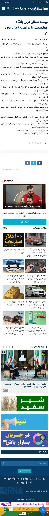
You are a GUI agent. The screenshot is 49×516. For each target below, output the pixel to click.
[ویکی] (22, 483)
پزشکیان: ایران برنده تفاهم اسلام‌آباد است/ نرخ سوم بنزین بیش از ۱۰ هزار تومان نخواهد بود (25, 385)
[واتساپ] (18, 483)
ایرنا (27, 9)
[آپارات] (31, 479)
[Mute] (9, 206)
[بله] (27, 479)
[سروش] (14, 479)
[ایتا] (18, 479)
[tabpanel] (24, 371)
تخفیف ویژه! (24, 222)
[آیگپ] (22, 479)
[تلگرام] (44, 479)
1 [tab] (12, 347)
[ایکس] (40, 479)
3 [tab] (6, 347)
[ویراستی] (9, 479)
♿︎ (43, 509)
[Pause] (5, 206)
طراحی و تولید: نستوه (23, 499)
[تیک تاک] (31, 483)
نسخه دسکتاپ (24, 470)
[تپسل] (3, 181)
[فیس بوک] (5, 479)
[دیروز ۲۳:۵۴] (24, 365)
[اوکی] (27, 483)
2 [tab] (9, 347)
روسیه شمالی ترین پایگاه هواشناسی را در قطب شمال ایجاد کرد (26, 27)
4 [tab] (3, 347)
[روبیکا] (35, 479)
